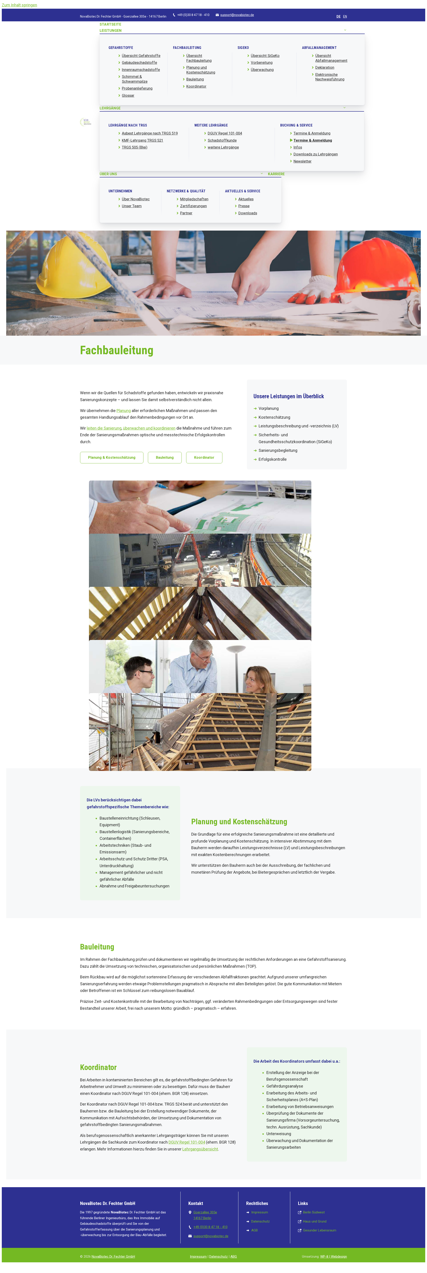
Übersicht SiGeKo (265, 55)
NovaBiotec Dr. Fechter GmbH (113, 1257)
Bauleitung (195, 79)
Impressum (198, 1257)
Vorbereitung (262, 62)
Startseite (110, 24)
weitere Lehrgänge (223, 147)
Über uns (108, 174)
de (338, 16)
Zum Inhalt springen (19, 5)
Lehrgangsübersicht (200, 1149)
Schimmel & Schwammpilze (134, 79)
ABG (233, 1257)
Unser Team (132, 206)
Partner (186, 213)
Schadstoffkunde (222, 140)
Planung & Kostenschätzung (111, 457)
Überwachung (262, 69)
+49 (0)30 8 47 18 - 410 (210, 1227)
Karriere (276, 174)
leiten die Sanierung (104, 428)
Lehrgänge (110, 108)
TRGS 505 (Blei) (134, 147)
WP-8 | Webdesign (333, 1257)
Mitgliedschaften (194, 199)
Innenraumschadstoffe (141, 69)
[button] (345, 31)
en (345, 16)
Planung (124, 410)
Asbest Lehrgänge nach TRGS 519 (150, 133)
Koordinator (196, 86)
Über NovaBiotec (136, 199)
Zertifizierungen (193, 206)
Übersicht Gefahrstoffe (141, 55)
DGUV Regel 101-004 (225, 133)
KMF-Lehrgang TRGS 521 (142, 140)
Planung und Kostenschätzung (200, 69)
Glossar (128, 95)
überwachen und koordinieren (149, 428)
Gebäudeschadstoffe (139, 62)
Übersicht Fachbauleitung (199, 58)
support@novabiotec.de (237, 15)
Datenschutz (218, 1257)
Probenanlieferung (137, 88)
